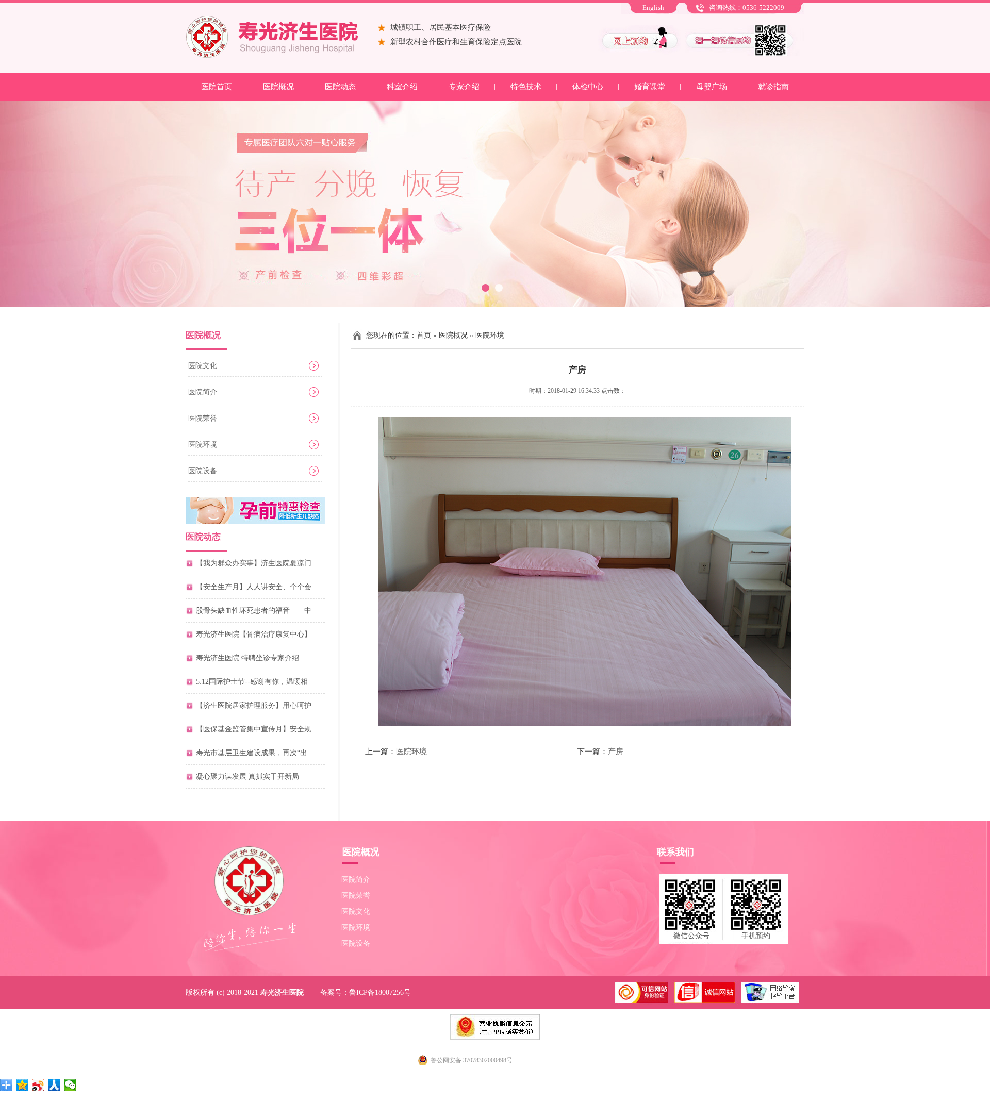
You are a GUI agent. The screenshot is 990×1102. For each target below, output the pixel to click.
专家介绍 (464, 86)
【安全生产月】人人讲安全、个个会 (253, 587)
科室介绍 (402, 86)
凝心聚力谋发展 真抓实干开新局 (247, 776)
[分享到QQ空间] (22, 1085)
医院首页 (216, 86)
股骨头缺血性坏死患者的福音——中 (253, 610)
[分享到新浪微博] (38, 1085)
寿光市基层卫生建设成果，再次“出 (251, 753)
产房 (615, 751)
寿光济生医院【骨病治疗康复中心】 (253, 634)
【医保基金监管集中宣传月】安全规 (253, 729)
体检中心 (587, 86)
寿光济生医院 (282, 992)
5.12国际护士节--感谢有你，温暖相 (252, 682)
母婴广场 (711, 86)
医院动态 (340, 86)
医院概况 (278, 86)
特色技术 (525, 86)
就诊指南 (773, 86)
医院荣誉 (202, 418)
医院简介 (202, 392)
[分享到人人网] (54, 1085)
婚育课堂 (649, 86)
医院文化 (202, 366)
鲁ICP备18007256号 (380, 992)
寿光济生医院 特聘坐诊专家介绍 (247, 658)
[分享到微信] (70, 1085)
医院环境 (202, 444)
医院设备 (202, 471)
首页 (424, 335)
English (653, 7)
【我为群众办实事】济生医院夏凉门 (253, 563)
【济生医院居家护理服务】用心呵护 (253, 705)
